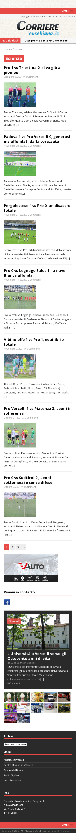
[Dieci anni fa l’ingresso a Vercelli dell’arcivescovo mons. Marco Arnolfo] (10, 700)
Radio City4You (12, 775)
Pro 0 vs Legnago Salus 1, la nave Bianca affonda (34, 273)
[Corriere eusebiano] (38, 28)
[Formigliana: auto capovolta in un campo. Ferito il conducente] (64, 710)
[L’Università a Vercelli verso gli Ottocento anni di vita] (38, 647)
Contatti (57, 16)
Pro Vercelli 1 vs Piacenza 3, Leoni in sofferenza (38, 411)
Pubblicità (69, 16)
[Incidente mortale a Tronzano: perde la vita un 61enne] (50, 700)
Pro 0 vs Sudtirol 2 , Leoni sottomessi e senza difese (28, 480)
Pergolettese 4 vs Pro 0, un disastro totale (37, 208)
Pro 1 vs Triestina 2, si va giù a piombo (32, 70)
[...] (17, 124)
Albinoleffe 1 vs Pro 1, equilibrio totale (34, 342)
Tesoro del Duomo (14, 770)
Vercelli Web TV (12, 780)
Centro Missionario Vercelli (19, 765)
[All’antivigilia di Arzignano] (50, 710)
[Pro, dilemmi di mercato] (10, 721)
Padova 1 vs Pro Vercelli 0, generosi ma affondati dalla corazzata (37, 139)
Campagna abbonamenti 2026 (35, 16)
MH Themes (63, 830)
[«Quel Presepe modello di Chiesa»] (23, 700)
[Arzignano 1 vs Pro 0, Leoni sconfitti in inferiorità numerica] (10, 710)
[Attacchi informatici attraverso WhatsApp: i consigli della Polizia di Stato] (23, 710)
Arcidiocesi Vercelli (14, 759)
